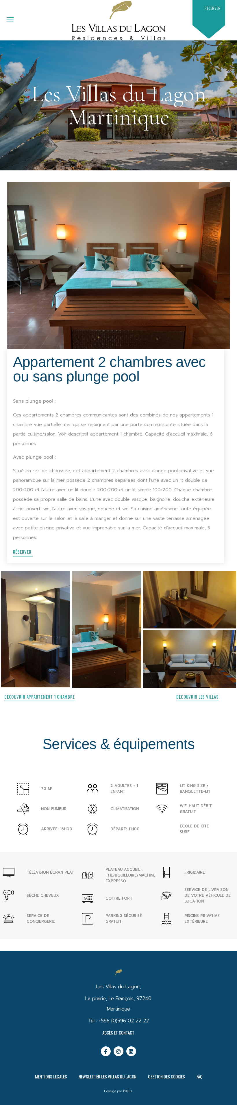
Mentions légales (51, 1076)
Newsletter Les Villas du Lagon (107, 1076)
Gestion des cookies (166, 1076)
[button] (212, 8)
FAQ (199, 1076)
